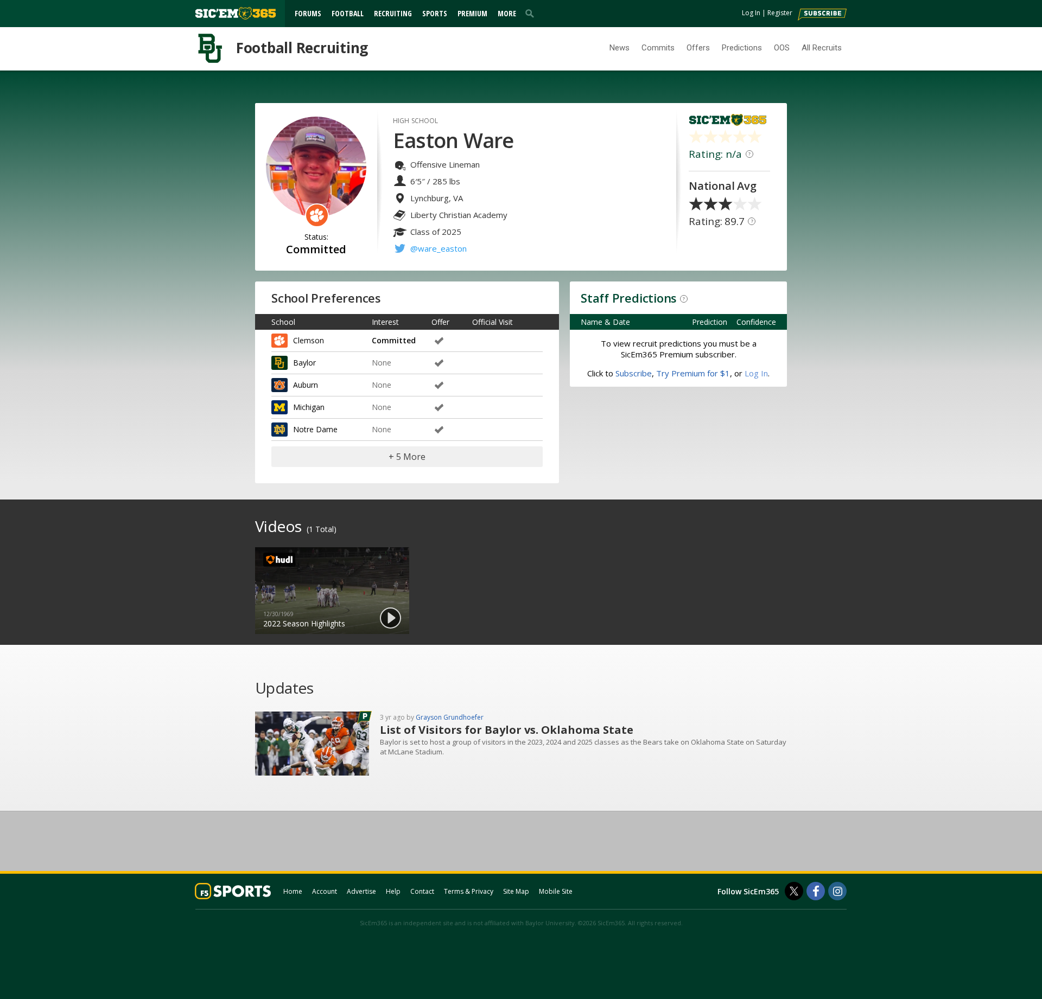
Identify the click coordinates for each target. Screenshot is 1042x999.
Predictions (742, 48)
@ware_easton (438, 248)
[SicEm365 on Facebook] (815, 891)
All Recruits (822, 48)
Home (292, 891)
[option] (332, 590)
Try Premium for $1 (693, 373)
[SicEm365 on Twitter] (794, 891)
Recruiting (393, 13)
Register (779, 12)
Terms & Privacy (468, 891)
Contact (422, 891)
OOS (782, 48)
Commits (658, 48)
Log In (751, 12)
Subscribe (633, 373)
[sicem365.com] (235, 13)
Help (393, 891)
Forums (308, 13)
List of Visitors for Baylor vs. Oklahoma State (506, 729)
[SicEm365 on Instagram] (837, 891)
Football (348, 13)
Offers (698, 48)
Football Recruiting (302, 47)
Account (324, 891)
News (619, 48)
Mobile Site (556, 891)
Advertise (361, 891)
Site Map (516, 891)
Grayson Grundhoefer (450, 717)
